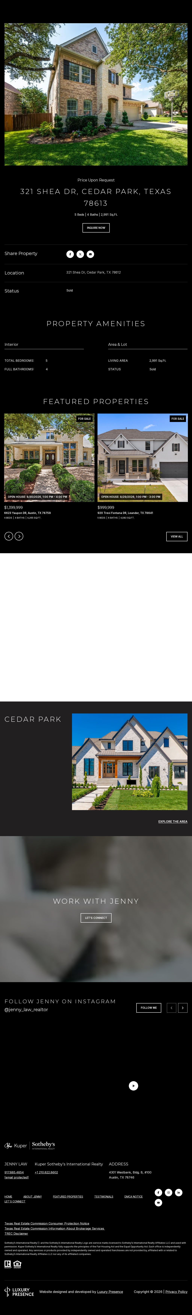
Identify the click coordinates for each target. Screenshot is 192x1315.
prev (8, 536)
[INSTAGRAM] (168, 1192)
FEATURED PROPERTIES (68, 1196)
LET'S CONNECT (15, 1201)
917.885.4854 (14, 1172)
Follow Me (149, 1007)
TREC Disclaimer (16, 1233)
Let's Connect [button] (96, 917)
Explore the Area (173, 821)
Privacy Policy (176, 1292)
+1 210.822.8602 (46, 1172)
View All (177, 536)
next (19, 536)
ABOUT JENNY (32, 1196)
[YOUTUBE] (158, 1202)
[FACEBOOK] (158, 1192)
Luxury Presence (110, 1292)
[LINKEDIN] (178, 1192)
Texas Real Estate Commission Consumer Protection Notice (46, 1223)
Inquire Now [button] (96, 227)
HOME (8, 1196)
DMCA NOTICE (133, 1196)
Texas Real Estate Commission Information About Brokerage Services (54, 1228)
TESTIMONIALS (103, 1196)
